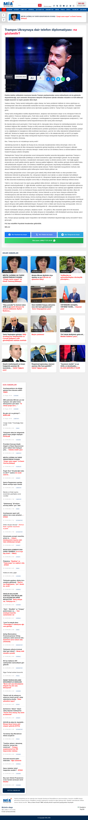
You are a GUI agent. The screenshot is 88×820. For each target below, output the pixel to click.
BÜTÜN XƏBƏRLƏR (13, 790)
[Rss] (73, 6)
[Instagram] (60, 6)
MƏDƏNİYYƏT (49, 9)
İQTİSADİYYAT (40, 9)
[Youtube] (63, 6)
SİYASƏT (16, 9)
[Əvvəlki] (4, 15)
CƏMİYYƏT (24, 9)
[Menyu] (4, 9)
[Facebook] (54, 6)
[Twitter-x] (57, 6)
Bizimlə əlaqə (47, 6)
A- (41, 78)
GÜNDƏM (9, 9)
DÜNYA (68, 9)
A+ (32, 78)
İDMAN (57, 9)
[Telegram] (70, 6)
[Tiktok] (67, 6)
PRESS (63, 9)
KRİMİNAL (31, 9)
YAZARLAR (75, 9)
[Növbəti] (4, 20)
